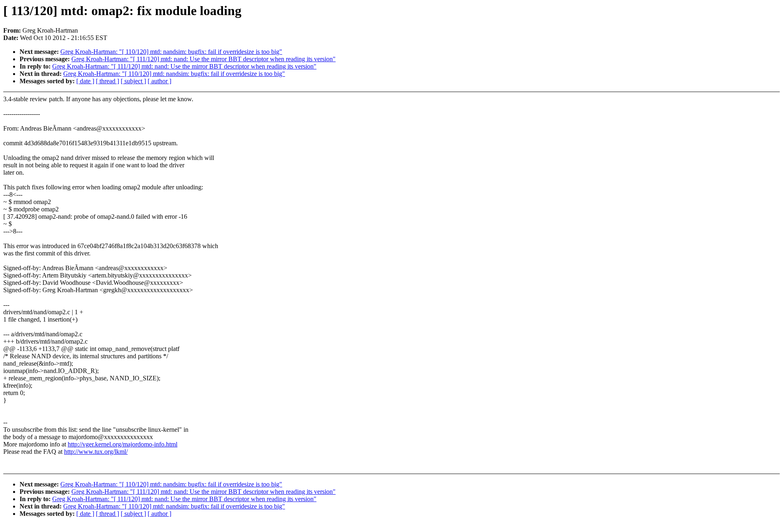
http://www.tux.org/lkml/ (96, 451)
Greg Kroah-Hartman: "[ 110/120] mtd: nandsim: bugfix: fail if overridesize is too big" (171, 51)
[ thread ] (107, 81)
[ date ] (85, 81)
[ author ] (159, 81)
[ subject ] (133, 81)
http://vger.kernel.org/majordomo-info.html (122, 444)
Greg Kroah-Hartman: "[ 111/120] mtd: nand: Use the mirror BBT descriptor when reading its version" (203, 59)
